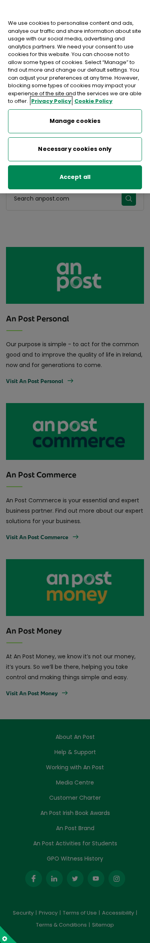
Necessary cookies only (75, 149)
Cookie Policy (93, 101)
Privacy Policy (51, 101)
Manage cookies (75, 121)
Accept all (75, 177)
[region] (75, 96)
